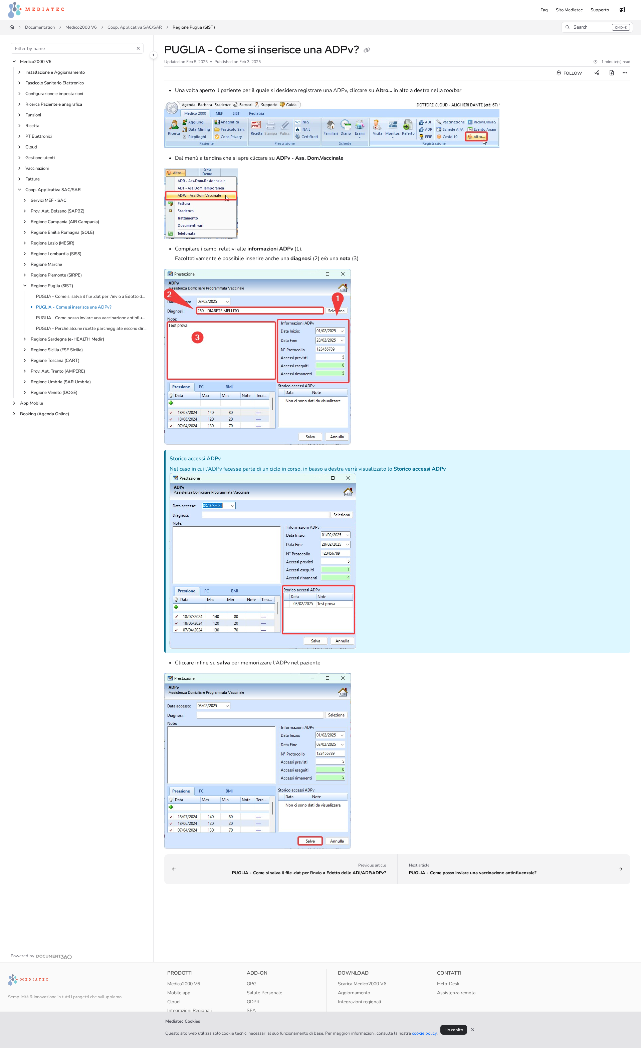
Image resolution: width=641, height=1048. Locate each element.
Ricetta (32, 126)
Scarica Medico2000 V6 (362, 984)
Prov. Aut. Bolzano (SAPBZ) (57, 211)
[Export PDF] (611, 73)
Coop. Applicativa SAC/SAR (135, 27)
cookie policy (424, 1033)
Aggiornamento (354, 993)
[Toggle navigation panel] (154, 55)
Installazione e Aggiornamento (55, 72)
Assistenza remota (456, 993)
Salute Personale (264, 993)
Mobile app (178, 993)
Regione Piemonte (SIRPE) (56, 275)
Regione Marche (46, 264)
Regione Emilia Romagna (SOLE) (62, 232)
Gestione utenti (40, 158)
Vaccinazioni (37, 168)
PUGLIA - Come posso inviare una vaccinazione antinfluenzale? (91, 318)
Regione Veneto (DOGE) (54, 393)
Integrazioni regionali (359, 1002)
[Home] (36, 10)
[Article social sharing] (597, 73)
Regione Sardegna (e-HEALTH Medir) (67, 339)
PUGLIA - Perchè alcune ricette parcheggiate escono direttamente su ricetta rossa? (91, 329)
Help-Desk (448, 984)
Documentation (40, 27)
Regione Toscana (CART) (55, 361)
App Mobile (31, 403)
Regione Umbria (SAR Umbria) (61, 382)
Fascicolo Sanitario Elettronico (54, 83)
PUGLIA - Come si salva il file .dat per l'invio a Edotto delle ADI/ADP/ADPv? (91, 297)
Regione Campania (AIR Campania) (65, 222)
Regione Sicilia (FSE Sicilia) (57, 350)
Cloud (31, 147)
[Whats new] (622, 10)
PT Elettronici (38, 136)
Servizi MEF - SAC (48, 200)
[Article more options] (625, 73)
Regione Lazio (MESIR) (52, 243)
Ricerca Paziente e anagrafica (53, 104)
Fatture (32, 179)
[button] (597, 27)
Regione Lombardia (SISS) (56, 254)
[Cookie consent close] (472, 1030)
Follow (572, 73)
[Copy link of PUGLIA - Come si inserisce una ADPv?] (367, 50)
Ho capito (453, 1030)
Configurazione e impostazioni (54, 94)
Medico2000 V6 (81, 27)
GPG (251, 984)
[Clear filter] (138, 48)
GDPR (253, 1002)
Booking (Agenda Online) (44, 414)
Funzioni (33, 115)
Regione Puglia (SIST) (194, 27)
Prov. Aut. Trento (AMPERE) (58, 371)
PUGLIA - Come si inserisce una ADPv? (74, 307)
